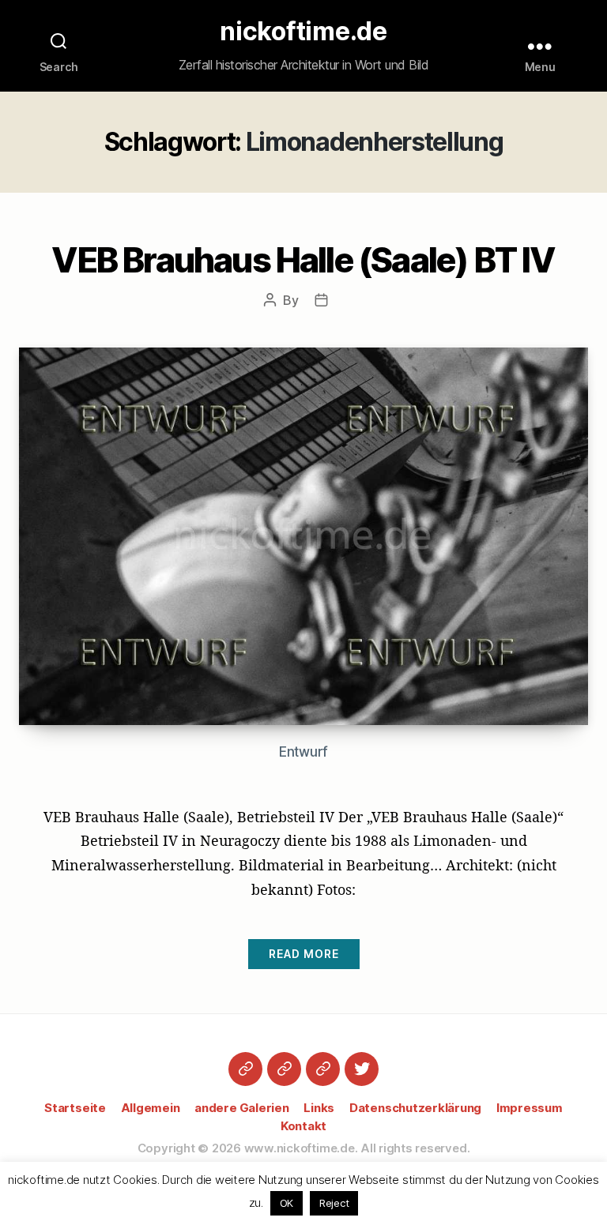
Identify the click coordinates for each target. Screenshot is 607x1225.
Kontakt (303, 1125)
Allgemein (150, 1107)
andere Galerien (241, 1107)
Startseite (75, 1107)
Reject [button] (334, 1203)
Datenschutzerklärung (415, 1107)
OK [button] (287, 1203)
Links (319, 1107)
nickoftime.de (303, 31)
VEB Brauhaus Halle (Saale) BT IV (303, 260)
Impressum (529, 1107)
